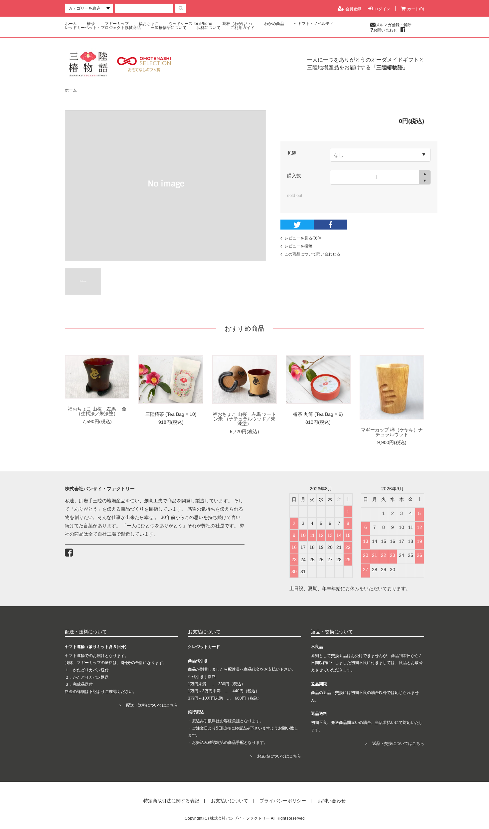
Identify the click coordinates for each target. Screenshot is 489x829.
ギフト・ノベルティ (316, 24)
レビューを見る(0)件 (302, 238)
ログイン (382, 9)
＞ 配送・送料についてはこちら (148, 705)
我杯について (209, 28)
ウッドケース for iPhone (190, 24)
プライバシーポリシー (282, 801)
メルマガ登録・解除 (393, 25)
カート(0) (415, 9)
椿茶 (91, 24)
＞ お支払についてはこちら (275, 756)
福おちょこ (149, 24)
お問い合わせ (385, 30)
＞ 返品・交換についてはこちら (394, 743)
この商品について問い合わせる (312, 254)
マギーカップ (117, 24)
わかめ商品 (274, 24)
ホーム (71, 24)
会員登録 (353, 9)
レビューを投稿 (298, 246)
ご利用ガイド (242, 28)
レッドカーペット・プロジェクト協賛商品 (103, 28)
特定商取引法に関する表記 (171, 801)
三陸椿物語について (169, 28)
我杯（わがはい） (238, 24)
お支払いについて (229, 801)
